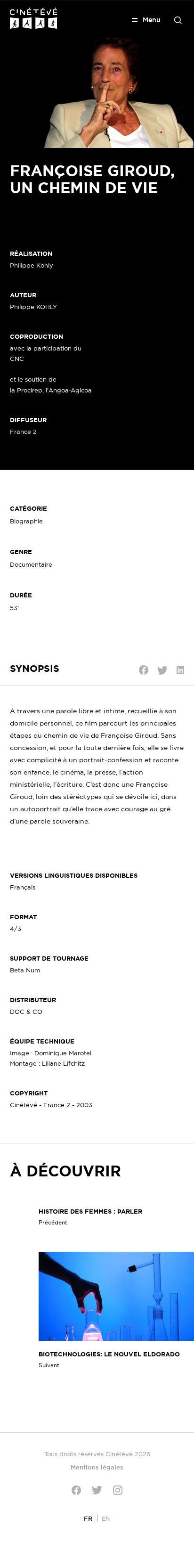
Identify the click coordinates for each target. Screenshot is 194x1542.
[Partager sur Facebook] (143, 670)
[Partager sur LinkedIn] (180, 670)
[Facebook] (76, 1490)
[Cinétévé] (33, 18)
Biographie (26, 521)
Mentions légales (97, 1467)
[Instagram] (117, 1490)
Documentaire (31, 564)
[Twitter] (97, 1489)
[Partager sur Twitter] (162, 670)
